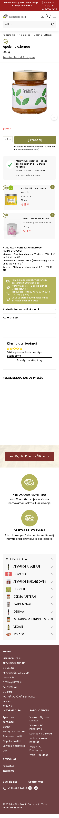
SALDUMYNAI (10, 687)
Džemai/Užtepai (43, 35)
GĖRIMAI (7, 692)
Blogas (6, 726)
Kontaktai (8, 722)
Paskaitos (8, 766)
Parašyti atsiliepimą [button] (29, 360)
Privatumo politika (13, 736)
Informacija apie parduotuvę (28, 175)
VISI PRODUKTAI (11, 658)
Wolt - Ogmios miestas (38, 740)
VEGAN (6, 701)
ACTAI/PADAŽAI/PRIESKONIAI (19, 696)
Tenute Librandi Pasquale (19, 57)
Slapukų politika (12, 741)
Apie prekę (10, 317)
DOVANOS (9, 668)
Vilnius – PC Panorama (36, 727)
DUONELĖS (8, 677)
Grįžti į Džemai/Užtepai (31, 456)
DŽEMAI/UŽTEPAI (12, 682)
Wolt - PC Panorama (36, 748)
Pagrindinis (9, 35)
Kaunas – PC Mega (41, 733)
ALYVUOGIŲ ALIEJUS (14, 663)
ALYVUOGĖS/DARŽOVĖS (16, 672)
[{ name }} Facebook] (36, 788)
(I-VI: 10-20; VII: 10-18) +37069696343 (48, 5)
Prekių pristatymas (14, 731)
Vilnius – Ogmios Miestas (39, 718)
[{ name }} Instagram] (30, 788)
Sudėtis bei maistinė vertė (21, 309)
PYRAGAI (8, 706)
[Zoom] (54, 117)
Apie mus (8, 717)
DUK (5, 750)
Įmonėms (8, 770)
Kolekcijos (24, 35)
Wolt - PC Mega (39, 755)
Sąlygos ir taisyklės (14, 746)
